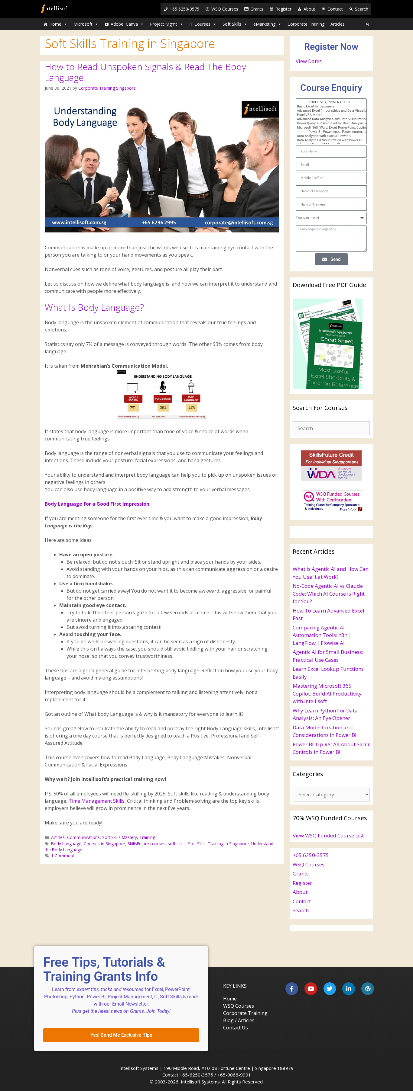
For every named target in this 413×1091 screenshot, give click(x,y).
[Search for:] (331, 428)
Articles (337, 24)
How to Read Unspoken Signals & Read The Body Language (145, 72)
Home (55, 24)
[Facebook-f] (291, 988)
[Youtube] (310, 988)
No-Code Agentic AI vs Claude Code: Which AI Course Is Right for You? (329, 593)
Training (147, 837)
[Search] (368, 24)
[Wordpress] (367, 988)
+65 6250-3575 (184, 9)
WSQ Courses (224, 9)
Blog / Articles (239, 1020)
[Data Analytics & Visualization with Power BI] (328, 140)
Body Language (66, 843)
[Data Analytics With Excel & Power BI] (328, 136)
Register (283, 9)
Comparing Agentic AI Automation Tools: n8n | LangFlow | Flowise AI (322, 635)
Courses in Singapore (104, 843)
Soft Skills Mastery (119, 837)
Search (361, 9)
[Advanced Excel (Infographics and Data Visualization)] (328, 111)
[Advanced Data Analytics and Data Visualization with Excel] (328, 119)
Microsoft (83, 24)
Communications (83, 837)
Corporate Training (306, 24)
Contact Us (235, 1027)
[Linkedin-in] (348, 988)
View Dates (309, 61)
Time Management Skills (97, 801)
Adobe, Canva (124, 24)
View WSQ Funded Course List (328, 835)
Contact (335, 9)
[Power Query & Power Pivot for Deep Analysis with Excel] (328, 123)
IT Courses (199, 24)
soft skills (177, 843)
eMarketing (264, 24)
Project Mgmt (163, 24)
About (309, 9)
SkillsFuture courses (146, 843)
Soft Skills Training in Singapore (218, 843)
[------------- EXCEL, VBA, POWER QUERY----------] (328, 102)
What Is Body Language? (94, 307)
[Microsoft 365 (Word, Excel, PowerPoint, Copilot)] (328, 128)
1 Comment (62, 856)
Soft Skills (232, 24)
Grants (256, 9)
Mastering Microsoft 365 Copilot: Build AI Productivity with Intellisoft (327, 693)
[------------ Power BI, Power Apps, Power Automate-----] (328, 132)
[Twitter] (330, 988)
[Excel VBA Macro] (328, 115)
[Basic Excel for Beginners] (328, 106)
